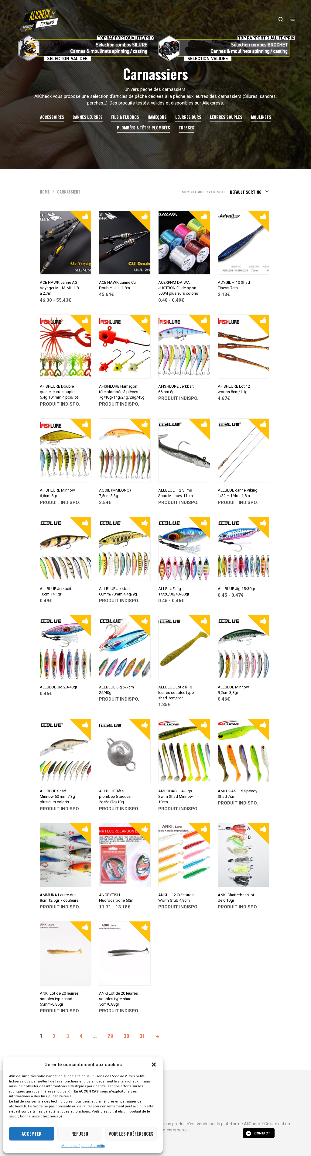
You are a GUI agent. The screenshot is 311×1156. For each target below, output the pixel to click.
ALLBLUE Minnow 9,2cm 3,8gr (233, 690)
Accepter (32, 1133)
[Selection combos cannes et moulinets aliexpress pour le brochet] (225, 48)
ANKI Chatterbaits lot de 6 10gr (236, 898)
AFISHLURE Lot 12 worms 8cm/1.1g (234, 389)
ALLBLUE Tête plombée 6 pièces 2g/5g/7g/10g (115, 796)
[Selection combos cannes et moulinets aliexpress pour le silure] (85, 48)
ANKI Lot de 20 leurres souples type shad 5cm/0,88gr (118, 999)
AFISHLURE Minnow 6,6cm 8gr (57, 493)
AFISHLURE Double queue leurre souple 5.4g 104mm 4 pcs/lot (59, 392)
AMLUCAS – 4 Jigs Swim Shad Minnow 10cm (175, 796)
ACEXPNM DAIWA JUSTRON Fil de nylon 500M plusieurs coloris (178, 288)
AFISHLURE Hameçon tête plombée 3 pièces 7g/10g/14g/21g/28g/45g (122, 392)
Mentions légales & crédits (83, 1146)
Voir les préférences (131, 1133)
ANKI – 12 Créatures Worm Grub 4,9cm (175, 898)
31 (142, 1036)
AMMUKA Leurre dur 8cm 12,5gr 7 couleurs (59, 898)
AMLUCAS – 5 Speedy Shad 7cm (237, 794)
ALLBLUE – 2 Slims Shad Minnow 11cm (175, 493)
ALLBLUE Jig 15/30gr (236, 588)
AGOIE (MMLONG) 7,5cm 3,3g (115, 493)
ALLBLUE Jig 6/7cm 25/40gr (116, 690)
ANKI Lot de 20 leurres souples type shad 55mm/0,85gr (59, 999)
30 (126, 1036)
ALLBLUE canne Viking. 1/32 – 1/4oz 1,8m (238, 493)
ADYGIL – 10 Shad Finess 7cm (234, 285)
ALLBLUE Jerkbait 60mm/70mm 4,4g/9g (118, 591)
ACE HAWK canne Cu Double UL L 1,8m (117, 285)
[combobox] (249, 192)
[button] (154, 1065)
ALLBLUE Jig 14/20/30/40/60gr (173, 591)
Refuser (79, 1133)
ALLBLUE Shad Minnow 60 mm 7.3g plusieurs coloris (57, 796)
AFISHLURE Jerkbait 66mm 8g (176, 389)
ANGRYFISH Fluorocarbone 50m (116, 898)
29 (110, 1036)
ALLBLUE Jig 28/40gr (58, 687)
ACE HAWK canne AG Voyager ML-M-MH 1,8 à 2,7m (59, 288)
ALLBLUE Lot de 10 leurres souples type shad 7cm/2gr (176, 692)
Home (45, 192)
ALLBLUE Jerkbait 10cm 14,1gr (55, 591)
